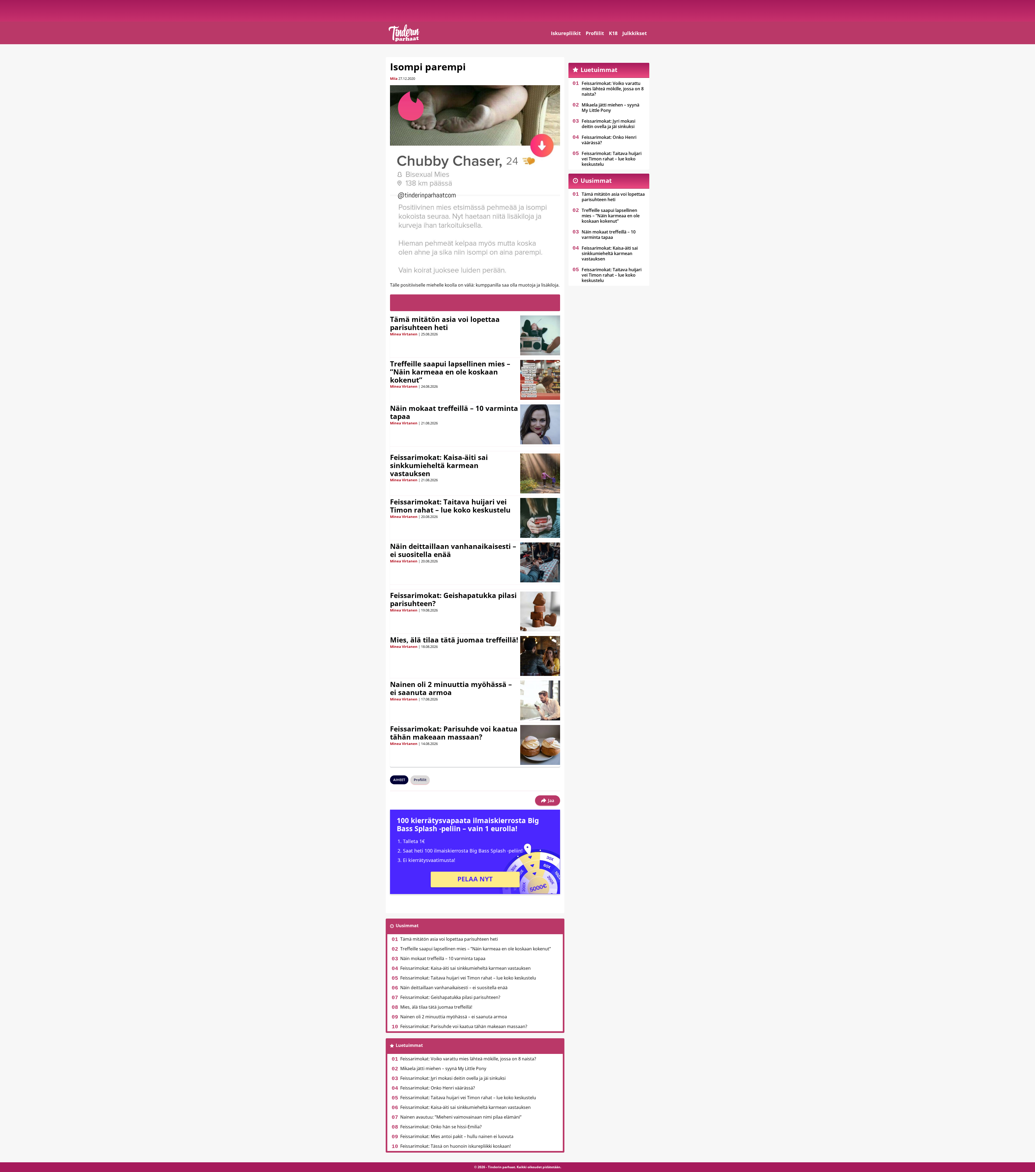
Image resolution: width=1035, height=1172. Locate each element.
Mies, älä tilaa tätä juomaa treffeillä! (454, 640)
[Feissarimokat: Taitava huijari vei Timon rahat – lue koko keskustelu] (540, 518)
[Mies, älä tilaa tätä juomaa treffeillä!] (540, 656)
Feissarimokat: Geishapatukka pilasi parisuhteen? (453, 599)
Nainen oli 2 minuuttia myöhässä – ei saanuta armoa (451, 688)
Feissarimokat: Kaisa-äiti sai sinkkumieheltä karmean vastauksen (439, 465)
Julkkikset (634, 33)
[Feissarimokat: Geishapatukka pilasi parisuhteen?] (540, 611)
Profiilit (595, 33)
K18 (613, 33)
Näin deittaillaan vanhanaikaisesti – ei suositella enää (453, 550)
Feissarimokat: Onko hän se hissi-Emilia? (441, 1127)
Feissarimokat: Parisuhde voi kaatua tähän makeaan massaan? (454, 733)
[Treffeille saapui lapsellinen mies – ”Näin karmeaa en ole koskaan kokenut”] (540, 380)
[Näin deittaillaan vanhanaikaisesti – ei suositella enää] (540, 562)
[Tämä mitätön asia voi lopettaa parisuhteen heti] (540, 335)
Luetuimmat (409, 1045)
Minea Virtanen (404, 334)
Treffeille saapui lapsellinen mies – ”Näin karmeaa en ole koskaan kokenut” (450, 372)
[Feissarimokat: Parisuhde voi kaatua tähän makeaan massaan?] (540, 745)
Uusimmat (407, 926)
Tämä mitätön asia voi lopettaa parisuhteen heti (445, 323)
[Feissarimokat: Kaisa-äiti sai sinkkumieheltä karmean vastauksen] (540, 473)
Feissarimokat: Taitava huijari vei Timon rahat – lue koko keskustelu (450, 506)
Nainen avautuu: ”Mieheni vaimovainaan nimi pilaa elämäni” (461, 1117)
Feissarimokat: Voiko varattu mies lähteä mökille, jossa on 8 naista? (468, 1059)
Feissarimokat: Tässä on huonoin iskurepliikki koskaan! (455, 1146)
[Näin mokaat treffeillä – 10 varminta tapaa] (540, 424)
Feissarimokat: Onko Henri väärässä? (437, 1088)
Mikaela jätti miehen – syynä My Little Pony (443, 1068)
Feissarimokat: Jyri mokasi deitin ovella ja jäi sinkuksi (453, 1078)
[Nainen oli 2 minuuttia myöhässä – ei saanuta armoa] (540, 700)
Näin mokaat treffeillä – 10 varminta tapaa (454, 412)
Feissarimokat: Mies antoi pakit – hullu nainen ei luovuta (456, 1136)
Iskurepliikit (566, 33)
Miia (394, 78)
